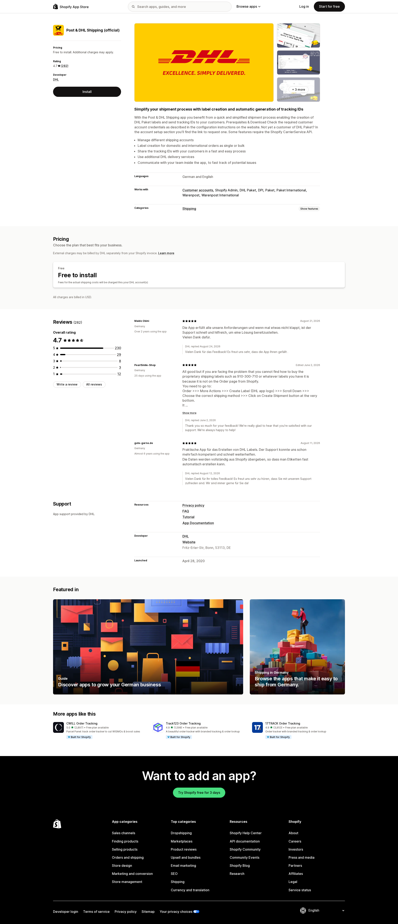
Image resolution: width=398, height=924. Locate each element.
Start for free (329, 6)
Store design (122, 865)
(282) (64, 66)
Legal (293, 882)
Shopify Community (245, 849)
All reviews (94, 384)
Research (237, 874)
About (293, 833)
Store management (127, 882)
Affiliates (296, 874)
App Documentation (198, 523)
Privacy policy (193, 505)
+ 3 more (298, 89)
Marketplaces (181, 841)
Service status (300, 890)
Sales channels (123, 833)
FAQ (185, 511)
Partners (295, 865)
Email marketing (183, 865)
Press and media (301, 857)
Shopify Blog (240, 865)
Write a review (67, 384)
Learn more (166, 253)
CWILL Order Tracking (81, 723)
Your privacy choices (176, 911)
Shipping (189, 209)
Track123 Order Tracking (183, 723)
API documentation (245, 841)
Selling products (124, 849)
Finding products (125, 841)
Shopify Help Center (246, 833)
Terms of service (96, 911)
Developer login (65, 911)
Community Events (244, 857)
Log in (304, 6)
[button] (99, 730)
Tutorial (188, 517)
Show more (189, 413)
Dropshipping (181, 833)
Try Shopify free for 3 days (199, 792)
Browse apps (247, 6)
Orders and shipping (128, 857)
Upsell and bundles (185, 857)
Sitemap (148, 911)
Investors (296, 849)
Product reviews (184, 849)
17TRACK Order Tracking (282, 723)
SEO (174, 874)
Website (188, 542)
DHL (56, 79)
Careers (295, 841)
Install (87, 92)
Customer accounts (197, 190)
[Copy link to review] (151, 321)
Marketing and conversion (132, 874)
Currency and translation (190, 890)
